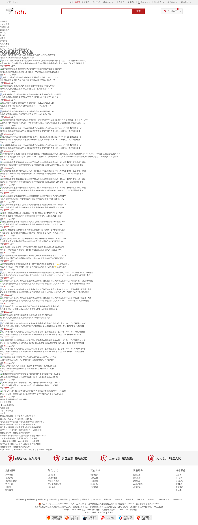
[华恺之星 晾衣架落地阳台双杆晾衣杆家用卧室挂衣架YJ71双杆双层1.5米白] (32, 213)
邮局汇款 (94, 484)
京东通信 (179, 487)
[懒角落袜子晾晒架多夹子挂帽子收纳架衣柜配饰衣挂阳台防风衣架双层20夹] (32, 247)
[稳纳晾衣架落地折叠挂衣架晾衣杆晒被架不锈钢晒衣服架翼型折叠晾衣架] (31, 69)
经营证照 (133, 510)
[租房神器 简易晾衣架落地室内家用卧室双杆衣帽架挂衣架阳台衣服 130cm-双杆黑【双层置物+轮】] (41, 137)
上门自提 (51, 475)
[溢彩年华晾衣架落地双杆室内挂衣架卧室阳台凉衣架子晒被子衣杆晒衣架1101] (33, 196)
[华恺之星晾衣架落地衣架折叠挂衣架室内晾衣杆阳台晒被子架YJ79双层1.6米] (32, 230)
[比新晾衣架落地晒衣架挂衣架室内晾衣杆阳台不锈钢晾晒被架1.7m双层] (30, 382)
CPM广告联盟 (28, 449)
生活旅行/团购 (11, 481)
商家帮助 (64, 499)
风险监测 (129, 499)
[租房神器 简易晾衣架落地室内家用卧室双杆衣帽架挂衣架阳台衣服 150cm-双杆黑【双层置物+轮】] (41, 128)
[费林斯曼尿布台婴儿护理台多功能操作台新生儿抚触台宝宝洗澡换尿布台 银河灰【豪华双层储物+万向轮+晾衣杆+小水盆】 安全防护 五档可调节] (60, 154)
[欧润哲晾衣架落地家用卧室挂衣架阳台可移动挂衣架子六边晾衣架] (28, 357)
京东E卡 (179, 484)
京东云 (110, 512)
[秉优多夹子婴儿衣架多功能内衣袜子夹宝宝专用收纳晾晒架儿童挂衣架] (30, 306)
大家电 (8, 487)
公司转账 (94, 487)
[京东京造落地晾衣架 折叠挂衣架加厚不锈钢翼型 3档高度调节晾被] (28, 366)
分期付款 (94, 481)
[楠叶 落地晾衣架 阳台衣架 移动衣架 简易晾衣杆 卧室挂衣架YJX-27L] (29, 77)
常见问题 (9, 484)
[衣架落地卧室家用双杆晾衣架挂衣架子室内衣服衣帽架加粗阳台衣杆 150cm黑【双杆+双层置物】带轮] (43, 162)
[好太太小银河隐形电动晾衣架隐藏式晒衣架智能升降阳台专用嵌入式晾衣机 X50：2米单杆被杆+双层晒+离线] (45, 298)
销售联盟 (108, 499)
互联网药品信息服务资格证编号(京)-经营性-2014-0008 (111, 504)
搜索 (138, 11)
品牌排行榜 (4, 27)
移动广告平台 (5, 449)
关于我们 (20, 499)
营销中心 (75, 499)
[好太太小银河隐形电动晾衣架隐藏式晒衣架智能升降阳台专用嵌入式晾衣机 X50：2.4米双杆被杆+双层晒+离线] (46, 281)
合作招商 (53, 499)
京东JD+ (179, 490)
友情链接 (97, 499)
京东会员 (120, 2)
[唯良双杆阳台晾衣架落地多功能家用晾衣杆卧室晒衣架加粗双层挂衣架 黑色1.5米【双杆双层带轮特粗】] (43, 323)
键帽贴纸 (3, 41)
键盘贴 (3, 38)
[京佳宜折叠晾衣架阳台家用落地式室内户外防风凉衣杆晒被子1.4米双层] (30, 94)
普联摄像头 (4, 30)
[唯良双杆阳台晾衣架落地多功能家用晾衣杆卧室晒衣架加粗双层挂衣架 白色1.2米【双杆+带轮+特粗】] (43, 332)
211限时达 (52, 478)
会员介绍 (9, 478)
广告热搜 (48, 449)
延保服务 (179, 481)
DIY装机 (179, 478)
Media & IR (177, 499)
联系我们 (31, 499)
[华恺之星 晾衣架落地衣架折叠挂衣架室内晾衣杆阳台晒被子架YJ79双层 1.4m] (33, 238)
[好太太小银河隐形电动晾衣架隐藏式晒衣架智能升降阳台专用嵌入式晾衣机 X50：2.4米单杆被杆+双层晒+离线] (46, 272)
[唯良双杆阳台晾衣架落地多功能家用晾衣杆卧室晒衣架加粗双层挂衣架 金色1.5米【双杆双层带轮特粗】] (43, 349)
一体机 (3, 33)
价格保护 (136, 478)
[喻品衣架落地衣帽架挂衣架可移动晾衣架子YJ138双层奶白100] (27, 111)
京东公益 (151, 499)
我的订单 (96, 2)
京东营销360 (17, 449)
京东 (26, 12)
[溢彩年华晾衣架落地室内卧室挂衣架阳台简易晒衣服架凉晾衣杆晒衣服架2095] (33, 204)
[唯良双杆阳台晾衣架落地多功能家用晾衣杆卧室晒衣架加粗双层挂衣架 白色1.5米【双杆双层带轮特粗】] (43, 340)
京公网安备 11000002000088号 (55, 504)
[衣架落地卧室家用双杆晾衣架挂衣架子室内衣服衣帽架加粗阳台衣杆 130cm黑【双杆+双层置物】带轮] (43, 171)
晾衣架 (8, 49)
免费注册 (85, 2)
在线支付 (94, 478)
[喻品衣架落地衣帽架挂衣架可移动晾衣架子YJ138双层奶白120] (27, 103)
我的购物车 (172, 11)
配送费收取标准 (54, 484)
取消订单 (136, 487)
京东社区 (119, 499)
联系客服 (9, 490)
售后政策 (136, 475)
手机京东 (144, 2)
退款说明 (136, 481)
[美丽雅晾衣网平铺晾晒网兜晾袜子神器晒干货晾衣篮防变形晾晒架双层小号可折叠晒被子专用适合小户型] (44, 120)
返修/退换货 (138, 484)
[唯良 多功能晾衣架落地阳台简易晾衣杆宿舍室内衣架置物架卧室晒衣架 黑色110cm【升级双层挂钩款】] (43, 60)
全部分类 (3, 21)
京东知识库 (4, 24)
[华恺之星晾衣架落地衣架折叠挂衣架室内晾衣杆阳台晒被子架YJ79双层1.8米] (32, 221)
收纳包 (3, 35)
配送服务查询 (53, 481)
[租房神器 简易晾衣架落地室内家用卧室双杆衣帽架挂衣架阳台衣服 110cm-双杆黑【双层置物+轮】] (41, 145)
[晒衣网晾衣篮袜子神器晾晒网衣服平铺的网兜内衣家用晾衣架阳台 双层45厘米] (33, 255)
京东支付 (101, 512)
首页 (2, 49)
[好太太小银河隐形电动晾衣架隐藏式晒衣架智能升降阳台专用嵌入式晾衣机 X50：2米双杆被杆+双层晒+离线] (45, 289)
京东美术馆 (4, 44)
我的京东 (107, 2)
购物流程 (9, 475)
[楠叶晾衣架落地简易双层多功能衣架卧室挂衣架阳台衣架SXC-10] (28, 86)
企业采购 (131, 2)
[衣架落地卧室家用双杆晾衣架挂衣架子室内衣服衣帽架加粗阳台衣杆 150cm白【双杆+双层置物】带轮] (43, 179)
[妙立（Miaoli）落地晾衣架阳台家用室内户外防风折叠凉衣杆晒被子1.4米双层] (33, 391)
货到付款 (94, 475)
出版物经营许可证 (80, 507)
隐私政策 (140, 499)
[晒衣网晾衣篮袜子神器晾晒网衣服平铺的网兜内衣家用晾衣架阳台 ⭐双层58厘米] (34, 264)
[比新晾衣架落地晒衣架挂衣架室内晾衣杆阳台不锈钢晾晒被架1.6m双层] (30, 374)
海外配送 (51, 487)
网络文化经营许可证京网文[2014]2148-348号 (109, 507)
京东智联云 (39, 449)
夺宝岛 (178, 475)
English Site (164, 499)
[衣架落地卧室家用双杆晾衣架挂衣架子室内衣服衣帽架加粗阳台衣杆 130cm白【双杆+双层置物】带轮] (43, 187)
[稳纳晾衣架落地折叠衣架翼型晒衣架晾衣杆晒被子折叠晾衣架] (26, 315)
